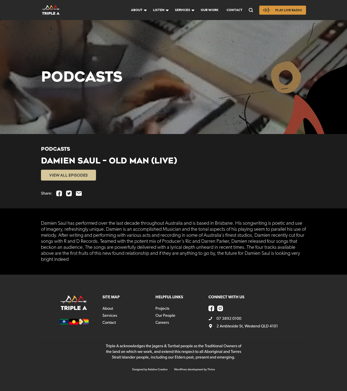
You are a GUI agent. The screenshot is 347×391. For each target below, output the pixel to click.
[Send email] (79, 193)
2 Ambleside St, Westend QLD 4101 (247, 326)
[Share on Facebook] (59, 193)
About (137, 10)
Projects (162, 309)
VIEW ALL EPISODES (68, 175)
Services (182, 10)
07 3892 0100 (228, 319)
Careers (162, 323)
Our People (165, 316)
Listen (158, 10)
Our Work (209, 10)
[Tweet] (69, 193)
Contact (235, 10)
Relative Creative (157, 369)
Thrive (211, 369)
